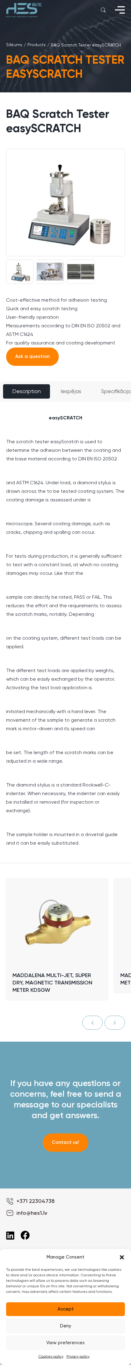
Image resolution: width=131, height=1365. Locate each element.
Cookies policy (50, 1357)
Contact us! (65, 1142)
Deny (65, 1326)
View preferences (65, 1343)
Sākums (14, 45)
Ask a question (32, 356)
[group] (65, 202)
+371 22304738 (35, 1201)
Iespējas (71, 391)
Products (36, 45)
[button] (122, 1257)
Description (26, 391)
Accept (66, 1309)
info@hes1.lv (31, 1213)
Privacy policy (78, 1357)
